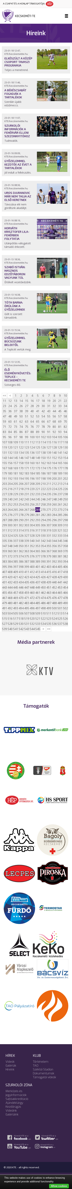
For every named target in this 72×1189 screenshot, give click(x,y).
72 (10, 427)
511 (48, 613)
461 (37, 593)
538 (65, 624)
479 (4, 603)
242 (21, 499)
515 (4, 619)
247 (48, 499)
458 (21, 593)
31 (48, 406)
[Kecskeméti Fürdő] (19, 908)
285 (59, 515)
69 (59, 421)
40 (32, 411)
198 (43, 479)
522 (43, 619)
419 (4, 577)
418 (65, 572)
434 (21, 582)
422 (21, 577)
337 (15, 541)
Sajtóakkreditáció (17, 1099)
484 (32, 603)
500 (54, 608)
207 (26, 484)
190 (65, 473)
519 (26, 619)
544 (32, 629)
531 (26, 624)
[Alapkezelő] (19, 969)
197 (37, 479)
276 (10, 515)
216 (10, 489)
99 (26, 437)
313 (15, 530)
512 (54, 613)
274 (65, 510)
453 (59, 587)
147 (26, 458)
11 (4, 401)
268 (32, 510)
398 (21, 567)
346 (65, 541)
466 (65, 593)
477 (59, 598)
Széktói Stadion (43, 1069)
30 (43, 406)
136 (32, 453)
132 (10, 453)
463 (48, 593)
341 (37, 541)
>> (48, 629)
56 (54, 416)
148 (32, 458)
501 (59, 608)
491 (4, 608)
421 (15, 577)
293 (37, 520)
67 (48, 421)
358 (65, 546)
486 (43, 603)
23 (4, 406)
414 (43, 572)
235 (48, 494)
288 (10, 520)
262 (65, 504)
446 (21, 587)
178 (65, 468)
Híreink (10, 1069)
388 (32, 561)
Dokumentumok (43, 1073)
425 (37, 577)
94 (65, 432)
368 (54, 551)
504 (10, 613)
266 (21, 510)
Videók (10, 1062)
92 (54, 432)
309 (59, 525)
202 (65, 479)
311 (4, 530)
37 (15, 411)
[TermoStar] (52, 908)
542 (21, 629)
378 (43, 556)
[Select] (19, 944)
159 (26, 463)
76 (32, 427)
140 (54, 453)
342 (43, 541)
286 (65, 515)
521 (37, 619)
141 (59, 453)
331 (48, 536)
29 (37, 406)
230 (21, 494)
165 (59, 463)
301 (15, 525)
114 (43, 442)
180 (10, 473)
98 (21, 437)
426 (43, 577)
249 (59, 499)
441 (59, 582)
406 (65, 567)
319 (48, 530)
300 (10, 525)
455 (4, 593)
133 (15, 453)
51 (26, 416)
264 (10, 510)
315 (26, 530)
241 (15, 499)
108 (10, 442)
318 (43, 530)
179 (4, 473)
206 (21, 484)
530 (21, 624)
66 (43, 421)
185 (37, 473)
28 (32, 406)
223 (48, 489)
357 (59, 546)
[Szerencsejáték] (19, 730)
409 (15, 572)
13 (15, 401)
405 (59, 567)
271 (48, 510)
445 (15, 587)
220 (32, 489)
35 (4, 411)
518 (21, 619)
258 (43, 504)
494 (21, 608)
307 (48, 525)
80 (54, 427)
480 (10, 603)
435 (26, 582)
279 (26, 515)
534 (43, 624)
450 (43, 587)
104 (54, 437)
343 (48, 541)
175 (48, 468)
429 (59, 577)
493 (15, 608)
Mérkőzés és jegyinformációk (16, 1093)
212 (54, 484)
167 (4, 468)
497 (37, 608)
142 (65, 453)
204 (10, 484)
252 (10, 504)
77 (37, 427)
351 (26, 546)
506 (21, 613)
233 (37, 494)
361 (15, 551)
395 (4, 567)
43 (48, 411)
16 (32, 401)
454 (65, 587)
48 (10, 416)
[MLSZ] (15, 770)
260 (54, 504)
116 (54, 442)
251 (4, 504)
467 (4, 598)
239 (4, 499)
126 (43, 447)
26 (21, 406)
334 (65, 536)
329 (37, 536)
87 (26, 432)
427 (48, 577)
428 (54, 577)
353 (37, 546)
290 (21, 520)
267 (26, 510)
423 (26, 577)
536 (54, 624)
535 (48, 624)
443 (4, 587)
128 (54, 447)
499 (48, 608)
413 (37, 572)
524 (54, 619)
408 (10, 572)
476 (54, 598)
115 (48, 442)
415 (48, 572)
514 (65, 613)
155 (4, 463)
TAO (35, 1066)
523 (48, 619)
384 (10, 561)
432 (10, 582)
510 (43, 613)
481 (15, 603)
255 (26, 504)
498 (43, 608)
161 (37, 463)
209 (37, 484)
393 (59, 561)
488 (54, 603)
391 (48, 561)
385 (15, 561)
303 (26, 525)
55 (48, 416)
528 (10, 624)
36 (10, 411)
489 (59, 603)
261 (59, 504)
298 (65, 520)
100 (32, 437)
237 (59, 494)
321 (59, 530)
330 (43, 536)
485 (37, 603)
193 (15, 479)
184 (32, 473)
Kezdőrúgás (13, 1107)
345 (59, 541)
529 (15, 624)
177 (59, 468)
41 (37, 411)
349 (15, 546)
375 (26, 556)
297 (59, 520)
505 (15, 613)
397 (15, 567)
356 (54, 546)
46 (65, 411)
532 (32, 624)
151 (48, 458)
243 (26, 499)
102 (43, 437)
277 (15, 515)
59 (4, 421)
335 (4, 541)
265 (15, 510)
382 (65, 556)
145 (15, 458)
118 (65, 442)
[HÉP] (19, 800)
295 (48, 520)
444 (10, 587)
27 (26, 406)
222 (43, 489)
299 (4, 525)
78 (43, 427)
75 (26, 427)
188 (54, 473)
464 (54, 593)
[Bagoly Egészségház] (52, 840)
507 (26, 613)
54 (43, 416)
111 (26, 442)
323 (4, 536)
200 (54, 479)
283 (48, 515)
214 (65, 484)
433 (15, 582)
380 (54, 556)
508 (32, 613)
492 (10, 608)
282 (43, 515)
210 (43, 484)
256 (32, 504)
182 (21, 473)
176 (54, 468)
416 (54, 572)
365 (37, 551)
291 (26, 520)
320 (54, 530)
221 (37, 489)
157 (15, 463)
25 (15, 406)
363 (26, 551)
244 (32, 499)
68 (54, 421)
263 (4, 510)
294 (43, 520)
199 (48, 479)
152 (54, 458)
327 (26, 536)
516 (10, 619)
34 (65, 406)
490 (65, 603)
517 (15, 619)
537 (59, 624)
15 (26, 401)
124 (32, 447)
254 (21, 504)
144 (10, 458)
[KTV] (36, 669)
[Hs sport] (52, 800)
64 (32, 421)
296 (54, 520)
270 (43, 510)
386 (21, 561)
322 (65, 530)
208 (32, 484)
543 (26, 629)
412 (32, 572)
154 (65, 458)
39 (26, 411)
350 (21, 546)
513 (59, 613)
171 (26, 468)
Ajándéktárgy (14, 1103)
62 (21, 421)
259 (48, 504)
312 (10, 530)
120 (10, 447)
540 (10, 629)
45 (59, 411)
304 (32, 525)
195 (26, 479)
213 (59, 484)
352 (32, 546)
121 (15, 447)
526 (65, 619)
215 (4, 489)
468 (10, 598)
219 (26, 489)
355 (48, 546)
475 (48, 598)
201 (59, 479)
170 (21, 468)
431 (4, 582)
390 (43, 561)
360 (10, 551)
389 (37, 561)
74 (21, 427)
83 (4, 432)
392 (54, 561)
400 (32, 567)
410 (21, 572)
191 (4, 479)
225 (59, 489)
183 (26, 473)
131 (4, 453)
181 (15, 473)
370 (65, 551)
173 (37, 468)
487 (48, 603)
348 (10, 546)
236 (54, 494)
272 (54, 510)
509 (37, 613)
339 (26, 541)
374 (21, 556)
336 (10, 541)
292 (32, 520)
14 (21, 401)
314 (21, 530)
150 (43, 458)
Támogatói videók (44, 1077)
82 (65, 427)
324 (10, 536)
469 (15, 598)
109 (15, 442)
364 (32, 551)
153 (59, 458)
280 (32, 515)
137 (37, 453)
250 (65, 499)
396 (10, 567)
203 (4, 484)
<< (4, 396)
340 (32, 541)
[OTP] (52, 730)
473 (37, 598)
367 (48, 551)
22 (65, 401)
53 (37, 416)
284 (54, 515)
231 (26, 494)
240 (10, 499)
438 (43, 582)
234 (43, 494)
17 (37, 401)
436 (32, 582)
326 (21, 536)
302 (21, 525)
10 (65, 396)
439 (48, 582)
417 (59, 572)
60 (10, 421)
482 (21, 603)
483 (26, 603)
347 (4, 546)
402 (43, 567)
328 (32, 536)
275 (4, 515)
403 (48, 567)
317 (37, 530)
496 (32, 608)
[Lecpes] (19, 873)
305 (37, 525)
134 (21, 453)
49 (15, 416)
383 (4, 561)
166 (65, 463)
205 (15, 484)
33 (59, 406)
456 (10, 593)
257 (37, 504)
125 (37, 447)
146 (21, 458)
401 (37, 567)
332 (54, 536)
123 (26, 447)
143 (4, 458)
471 (26, 598)
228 (10, 494)
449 (37, 587)
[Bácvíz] (52, 969)
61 (15, 421)
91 (48, 432)
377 (37, 556)
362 (21, 551)
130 (65, 447)
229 (15, 494)
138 (43, 453)
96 (10, 437)
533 (37, 624)
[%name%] (52, 68)
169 (15, 468)
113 (37, 442)
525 (59, 619)
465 (59, 593)
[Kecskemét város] (63, 770)
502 (65, 608)
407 (4, 572)
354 (43, 546)
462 (43, 593)
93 (59, 432)
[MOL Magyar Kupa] (42, 770)
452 (54, 587)
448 (32, 587)
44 (54, 411)
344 (54, 541)
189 (59, 473)
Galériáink (12, 1114)
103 (48, 437)
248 (54, 499)
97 (15, 437)
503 (4, 613)
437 (37, 582)
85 (15, 432)
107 (4, 442)
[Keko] (48, 944)
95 (4, 437)
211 (48, 484)
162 (43, 463)
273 (59, 510)
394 (65, 561)
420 (10, 577)
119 (4, 447)
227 (4, 494)
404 (54, 567)
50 (21, 416)
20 (54, 401)
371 (4, 556)
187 (48, 473)
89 (37, 432)
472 (32, 598)
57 (59, 416)
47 (4, 416)
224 (54, 489)
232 (32, 494)
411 (26, 572)
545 (37, 629)
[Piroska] (52, 873)
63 (26, 421)
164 (54, 463)
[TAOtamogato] (19, 1006)
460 (32, 593)
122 (21, 447)
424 (32, 577)
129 (59, 447)
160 (32, 463)
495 (26, 608)
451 (48, 587)
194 (21, 479)
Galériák (11, 1066)
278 (21, 515)
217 (15, 489)
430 (65, 577)
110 (21, 442)
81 (59, 427)
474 (43, 598)
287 (4, 520)
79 (48, 427)
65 (37, 421)
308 (54, 525)
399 (26, 567)
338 (21, 541)
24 (10, 406)
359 (4, 551)
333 (59, 536)
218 (21, 489)
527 (4, 624)
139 (48, 453)
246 (43, 499)
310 (65, 525)
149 (37, 458)
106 (65, 437)
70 (65, 421)
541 (15, 629)
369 (59, 551)
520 (32, 619)
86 (21, 432)
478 (65, 598)
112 (32, 442)
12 (10, 401)
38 (21, 411)
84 (10, 432)
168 (10, 468)
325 (15, 536)
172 (32, 468)
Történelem (40, 1062)
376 (32, 556)
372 (10, 556)
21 (59, 401)
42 (43, 411)
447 (26, 587)
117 (59, 442)
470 (21, 598)
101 (37, 437)
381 (59, 556)
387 (26, 561)
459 (26, 593)
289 (15, 520)
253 (15, 504)
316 (32, 530)
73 (15, 427)
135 (26, 453)
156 (10, 463)
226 (65, 489)
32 (54, 406)
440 (54, 582)
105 (59, 437)
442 (65, 582)
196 (32, 479)
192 (10, 479)
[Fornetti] (52, 1006)
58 (65, 416)
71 (4, 427)
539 (4, 629)
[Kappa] (19, 840)
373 (15, 556)
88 (32, 432)
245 (37, 499)
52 (32, 416)
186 (43, 473)
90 (43, 432)
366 (43, 551)
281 (37, 515)
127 (48, 447)
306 (43, 525)
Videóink (11, 1111)
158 (21, 463)
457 (15, 593)
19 (48, 401)
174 (43, 468)
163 (48, 463)
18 (43, 401)
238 (65, 494)
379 (48, 556)
